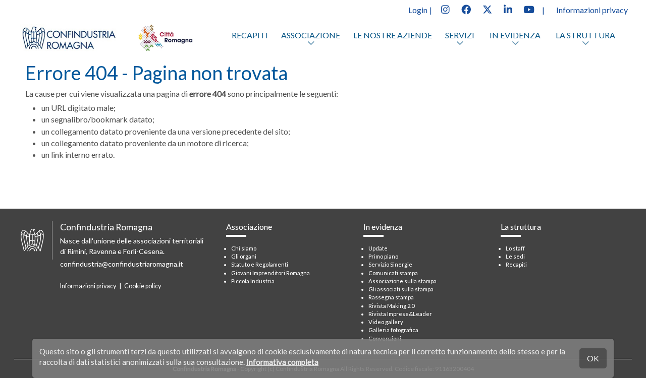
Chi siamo (243, 248)
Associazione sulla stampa (402, 281)
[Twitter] (487, 8)
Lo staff (515, 248)
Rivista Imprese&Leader (400, 313)
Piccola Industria (253, 281)
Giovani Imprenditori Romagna (270, 273)
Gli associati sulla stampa (401, 289)
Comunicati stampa (393, 273)
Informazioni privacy (592, 10)
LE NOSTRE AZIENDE (392, 35)
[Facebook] (465, 8)
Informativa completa (282, 361)
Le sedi (515, 256)
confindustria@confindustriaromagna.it (121, 264)
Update (378, 248)
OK (593, 358)
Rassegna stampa (391, 297)
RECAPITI (250, 35)
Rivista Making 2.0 (391, 305)
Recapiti (516, 264)
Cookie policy (142, 286)
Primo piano (383, 256)
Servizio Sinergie (390, 264)
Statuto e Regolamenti (259, 264)
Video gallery (385, 322)
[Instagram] (445, 8)
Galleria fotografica (393, 330)
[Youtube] (529, 8)
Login (417, 10)
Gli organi (243, 256)
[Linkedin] (507, 8)
